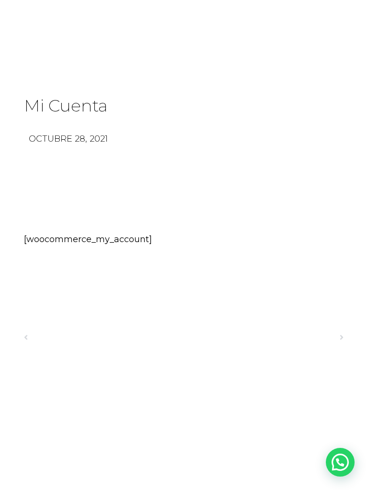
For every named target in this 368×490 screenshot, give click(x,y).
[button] (340, 462)
